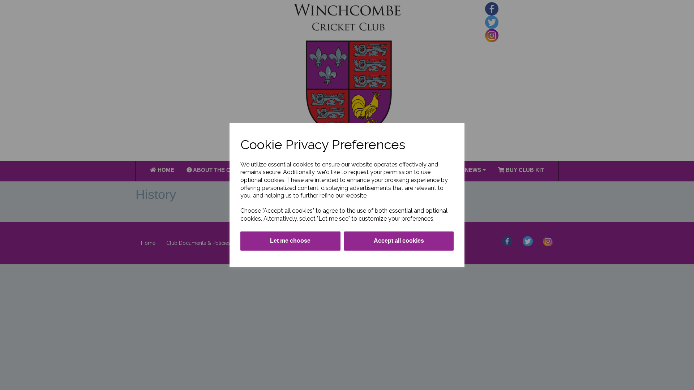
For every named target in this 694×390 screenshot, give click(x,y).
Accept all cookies (399, 241)
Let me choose (290, 241)
